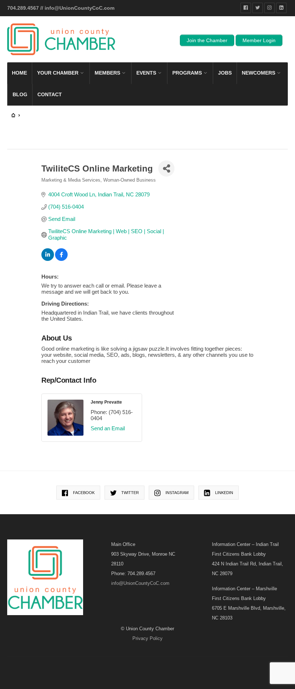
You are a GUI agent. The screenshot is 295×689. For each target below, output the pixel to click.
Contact (49, 94)
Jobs (225, 73)
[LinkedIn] (281, 8)
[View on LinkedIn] (47, 259)
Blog (20, 94)
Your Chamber (57, 73)
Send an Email (108, 428)
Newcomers (258, 73)
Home (19, 73)
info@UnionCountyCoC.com (79, 8)
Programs (187, 73)
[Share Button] (166, 168)
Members (107, 73)
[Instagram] (269, 8)
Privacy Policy (147, 638)
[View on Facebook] (61, 259)
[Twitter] (257, 8)
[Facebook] (245, 8)
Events (146, 73)
